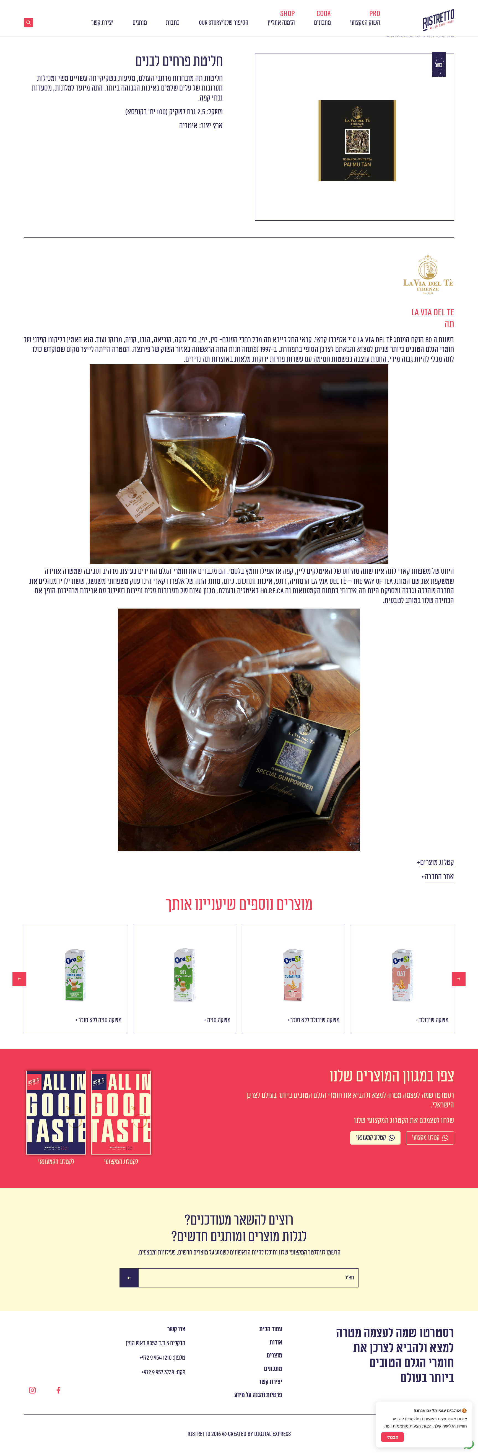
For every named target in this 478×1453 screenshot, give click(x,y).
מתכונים (322, 18)
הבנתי (392, 1437)
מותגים (140, 23)
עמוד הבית (270, 1329)
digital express (272, 1434)
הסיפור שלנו (235, 23)
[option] (75, 979)
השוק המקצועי (365, 18)
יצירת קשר (102, 23)
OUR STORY (210, 23)
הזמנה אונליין (281, 18)
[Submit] (129, 1277)
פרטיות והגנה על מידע (258, 1395)
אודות (275, 1342)
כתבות (173, 23)
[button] (437, 863)
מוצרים (274, 1355)
